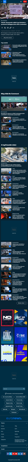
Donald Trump (19, 406)
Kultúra (16, 434)
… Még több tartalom (7, 37)
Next (2, 431)
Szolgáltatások (4, 445)
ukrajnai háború (9, 400)
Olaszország (19, 403)
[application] (14, 11)
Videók (2, 436)
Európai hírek (4, 163)
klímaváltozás (22, 409)
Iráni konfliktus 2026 (20, 396)
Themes (2, 423)
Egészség (5, 409)
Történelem (14, 412)
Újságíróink (3, 439)
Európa (2, 425)
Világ (13, 168)
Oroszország (19, 400)
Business (3, 428)
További (2, 449)
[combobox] (14, 389)
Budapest (13, 409)
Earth (16, 428)
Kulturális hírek (15, 279)
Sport (13, 176)
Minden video (21, 303)
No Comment (4, 111)
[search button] (24, 389)
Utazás (2, 434)
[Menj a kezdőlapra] (4, 1)
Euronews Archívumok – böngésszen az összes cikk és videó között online (21, 440)
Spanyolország (9, 406)
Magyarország (15, 213)
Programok (17, 436)
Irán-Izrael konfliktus (7, 396)
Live (25, 1)
